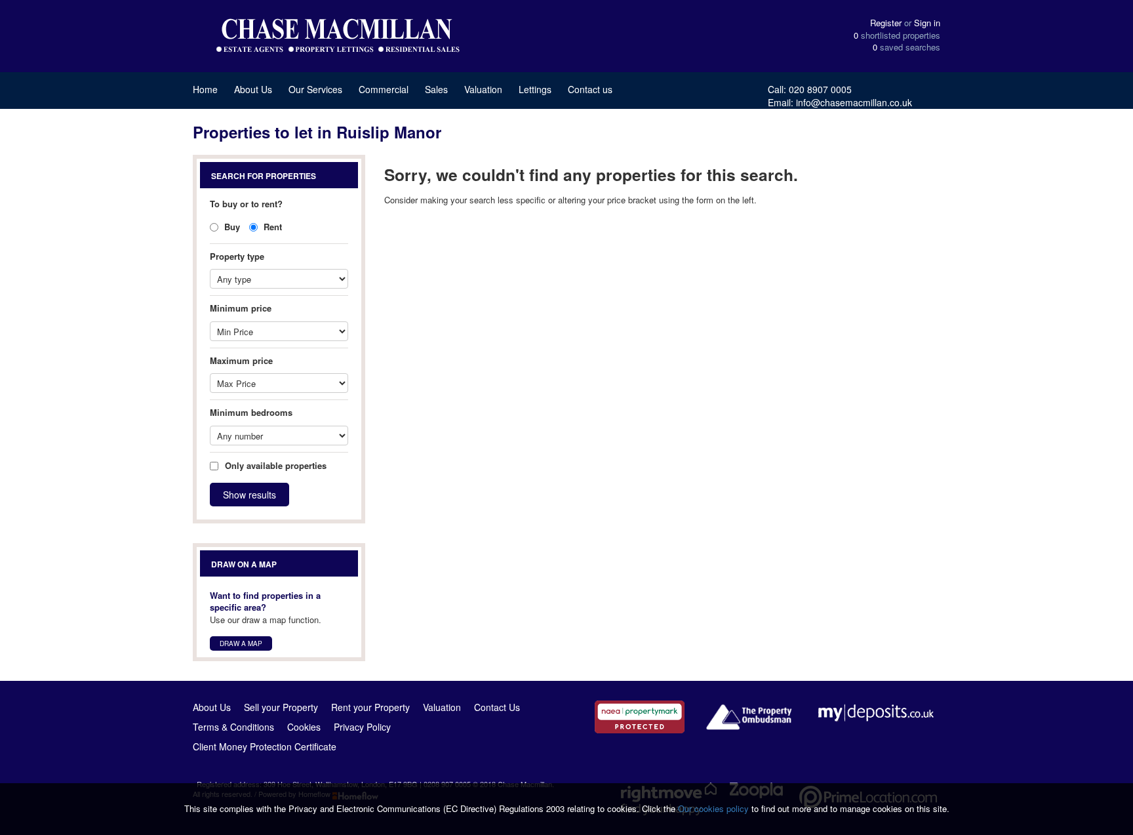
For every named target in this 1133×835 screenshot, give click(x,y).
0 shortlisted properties (897, 35)
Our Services (315, 89)
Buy (231, 226)
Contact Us (497, 707)
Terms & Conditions (233, 726)
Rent (271, 226)
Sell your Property (281, 707)
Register (886, 22)
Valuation (483, 89)
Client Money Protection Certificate (264, 746)
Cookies (304, 726)
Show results (249, 494)
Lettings (535, 89)
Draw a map (241, 643)
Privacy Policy (362, 726)
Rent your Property (370, 707)
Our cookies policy (714, 808)
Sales (436, 89)
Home (205, 89)
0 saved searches (906, 47)
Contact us (590, 89)
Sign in (927, 22)
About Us (253, 89)
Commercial (383, 89)
